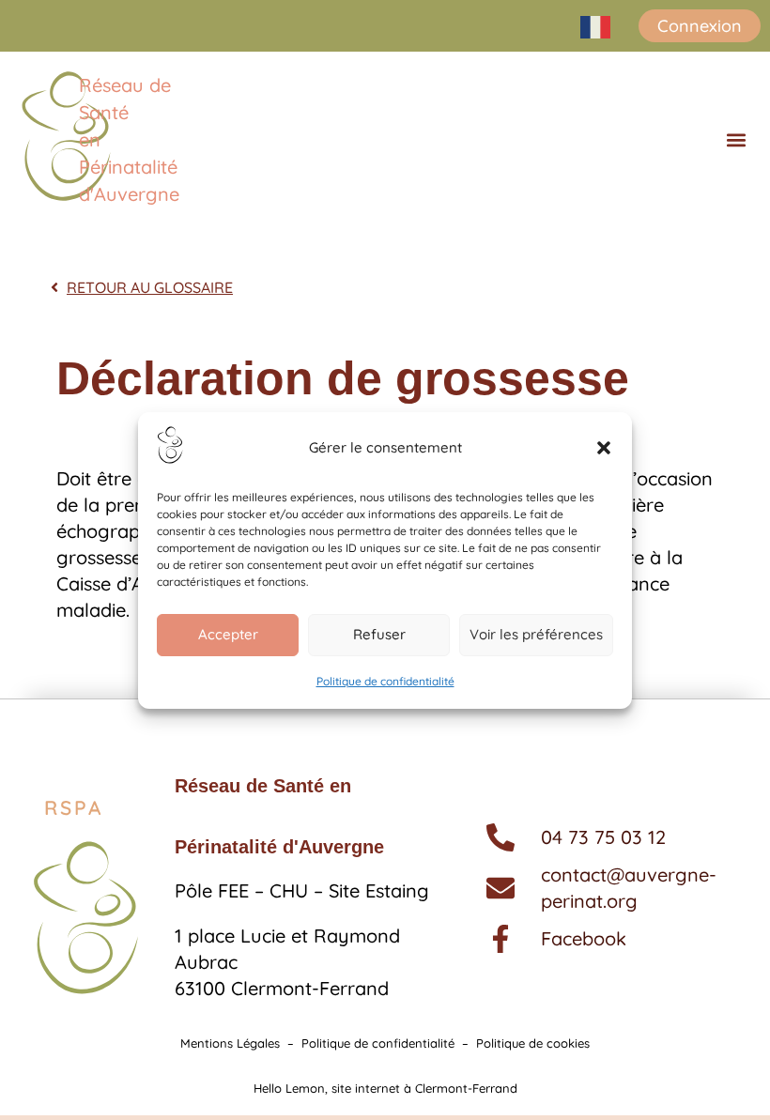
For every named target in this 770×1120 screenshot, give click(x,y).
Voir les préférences (536, 634)
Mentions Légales (230, 1043)
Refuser (379, 634)
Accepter (228, 634)
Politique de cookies (533, 1043)
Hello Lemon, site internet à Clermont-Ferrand (385, 1088)
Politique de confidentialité (385, 681)
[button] (603, 447)
